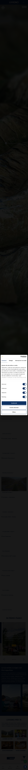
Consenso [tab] (4, 360)
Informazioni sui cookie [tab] (20, 360)
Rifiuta (14, 412)
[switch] (24, 388)
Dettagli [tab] (11, 360)
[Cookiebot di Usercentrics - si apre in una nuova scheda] (20, 357)
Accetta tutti (14, 403)
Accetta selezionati (14, 407)
